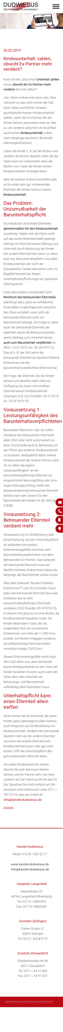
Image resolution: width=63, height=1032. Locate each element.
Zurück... (10, 808)
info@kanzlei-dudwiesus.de (23, 800)
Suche (26, 1011)
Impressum (40, 1011)
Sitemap (14, 1011)
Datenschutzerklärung (29, 1015)
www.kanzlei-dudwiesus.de (30, 864)
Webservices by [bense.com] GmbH (29, 1001)
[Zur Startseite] (21, 10)
